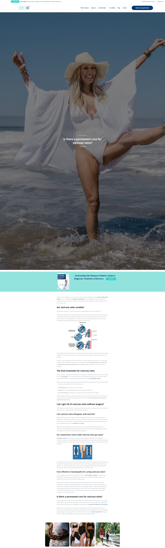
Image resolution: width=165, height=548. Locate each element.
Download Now (15, 1)
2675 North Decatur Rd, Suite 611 (148, 1)
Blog (119, 8)
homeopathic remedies (91, 475)
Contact (125, 8)
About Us (93, 8)
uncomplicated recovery (95, 378)
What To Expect (85, 8)
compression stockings (77, 299)
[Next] (123, 539)
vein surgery (65, 376)
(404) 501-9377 (160, 1)
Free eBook (112, 8)
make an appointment (96, 511)
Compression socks (61, 438)
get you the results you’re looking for (99, 504)
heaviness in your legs (78, 423)
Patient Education (82, 135)
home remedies (101, 297)
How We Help (102, 8)
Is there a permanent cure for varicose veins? (82, 141)
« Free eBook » (23, 1)
